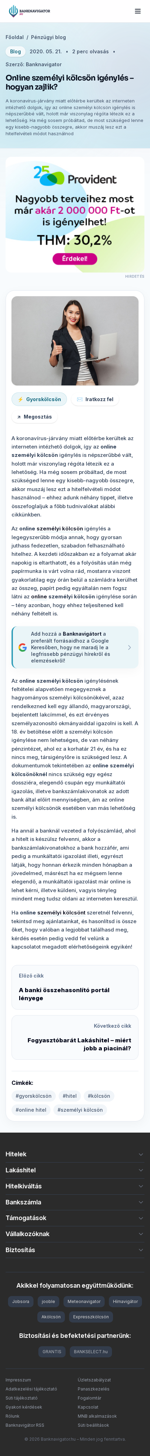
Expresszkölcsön (91, 1316)
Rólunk (13, 1416)
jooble (48, 1301)
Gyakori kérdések (24, 1407)
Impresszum (18, 1379)
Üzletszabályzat (94, 1379)
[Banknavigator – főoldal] (29, 11)
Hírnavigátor (125, 1301)
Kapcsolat (88, 1407)
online (39, 596)
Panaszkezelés (94, 1389)
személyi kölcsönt (61, 912)
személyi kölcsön (60, 528)
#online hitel (31, 1110)
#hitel (70, 1096)
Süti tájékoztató (22, 1398)
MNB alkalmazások (97, 1416)
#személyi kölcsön (80, 1110)
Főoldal (15, 37)
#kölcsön (99, 1096)
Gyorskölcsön (39, 399)
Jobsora (20, 1301)
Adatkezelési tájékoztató (31, 1389)
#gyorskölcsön (34, 1096)
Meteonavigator (84, 1301)
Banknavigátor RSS (25, 1425)
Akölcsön (51, 1316)
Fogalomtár (89, 1398)
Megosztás (34, 417)
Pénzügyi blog (48, 37)
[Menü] (137, 11)
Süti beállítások (93, 1425)
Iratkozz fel (95, 399)
